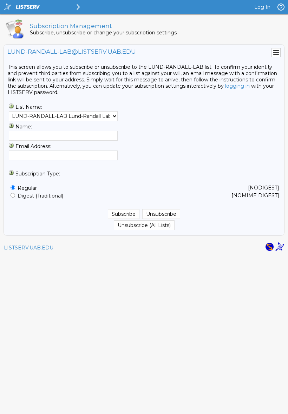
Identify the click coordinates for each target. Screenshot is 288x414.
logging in (237, 86)
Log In (262, 7)
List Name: (28, 107)
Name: (23, 126)
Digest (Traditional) (40, 196)
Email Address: (33, 146)
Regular (27, 188)
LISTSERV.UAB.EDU (28, 248)
